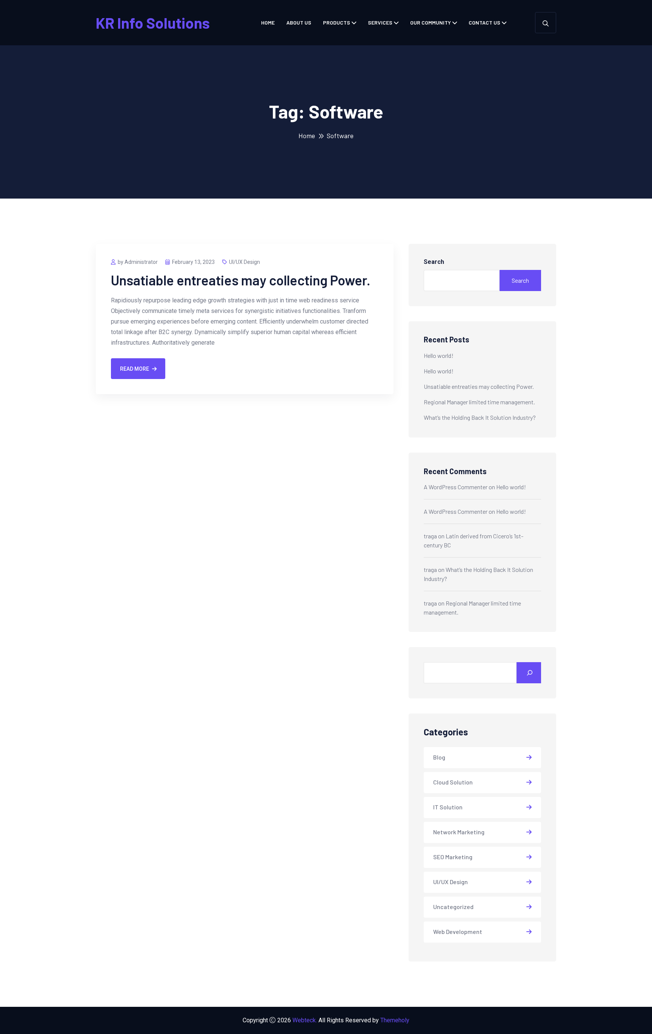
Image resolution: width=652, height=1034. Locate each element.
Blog (439, 757)
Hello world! (439, 355)
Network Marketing (458, 831)
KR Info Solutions (153, 23)
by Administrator (138, 262)
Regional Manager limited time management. (479, 401)
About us (298, 22)
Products (336, 22)
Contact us (484, 22)
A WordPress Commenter (455, 486)
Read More (134, 369)
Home (268, 22)
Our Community (430, 22)
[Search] (529, 672)
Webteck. (304, 1020)
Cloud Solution (453, 782)
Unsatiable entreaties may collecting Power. (241, 280)
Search (434, 261)
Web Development (457, 931)
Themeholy (394, 1020)
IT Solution (448, 807)
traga (430, 535)
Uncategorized (453, 906)
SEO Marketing (452, 856)
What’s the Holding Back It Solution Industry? (480, 417)
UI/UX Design (244, 262)
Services (380, 22)
